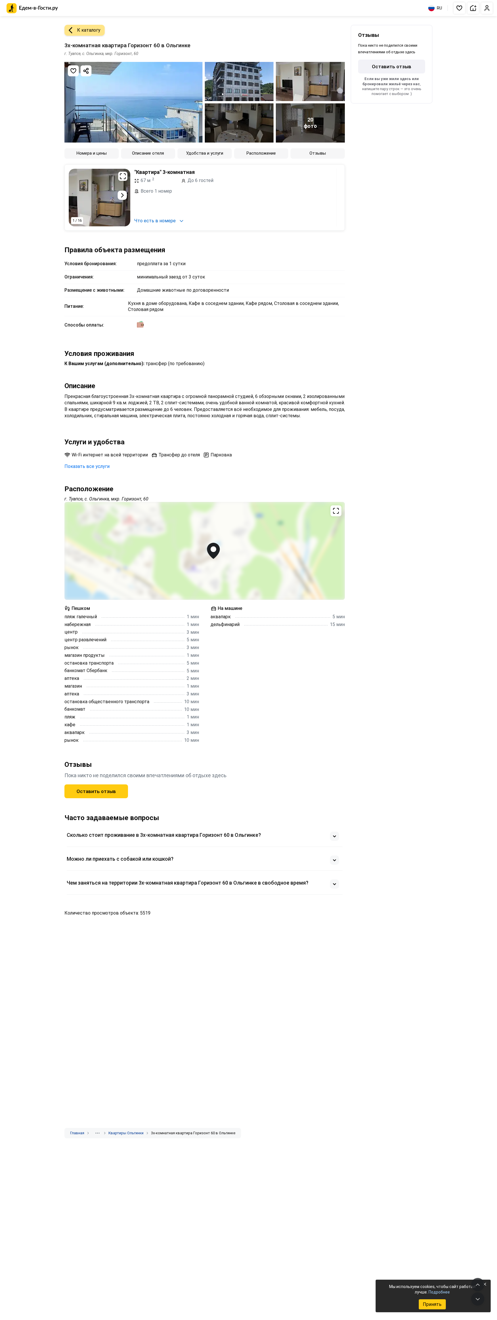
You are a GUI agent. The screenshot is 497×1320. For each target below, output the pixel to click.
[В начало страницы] (477, 1284)
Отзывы (317, 153)
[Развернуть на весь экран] (122, 176)
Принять (432, 1304)
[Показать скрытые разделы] (97, 1133)
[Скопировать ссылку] (86, 70)
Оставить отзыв (96, 791)
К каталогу (88, 30)
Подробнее (439, 1292)
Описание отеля (148, 153)
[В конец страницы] (477, 1299)
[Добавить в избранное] (73, 70)
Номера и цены (92, 153)
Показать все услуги (87, 466)
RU (439, 8)
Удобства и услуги (204, 153)
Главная (77, 1133)
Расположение (261, 153)
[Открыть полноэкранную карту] (204, 551)
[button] (459, 8)
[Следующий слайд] (122, 195)
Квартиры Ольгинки (126, 1133)
